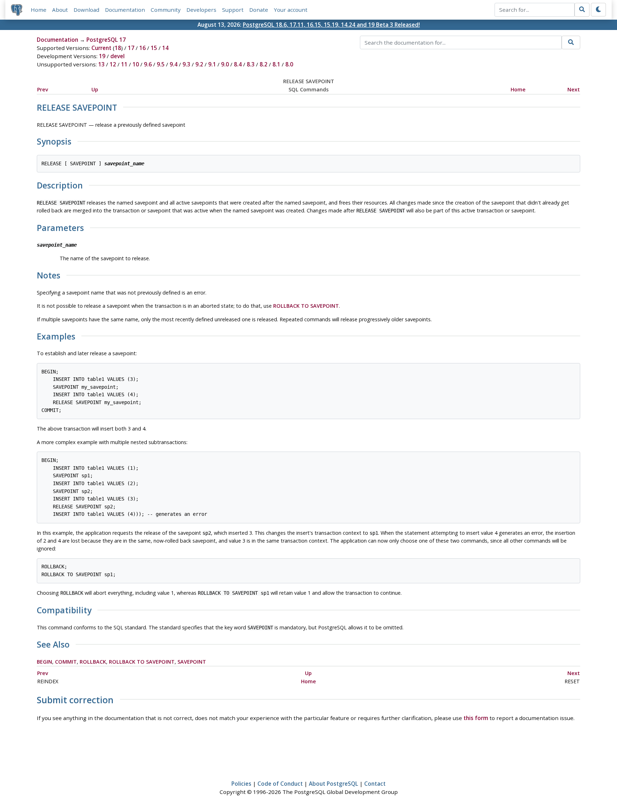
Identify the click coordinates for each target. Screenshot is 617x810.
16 (142, 47)
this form (475, 717)
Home (38, 9)
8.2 (263, 64)
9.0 (225, 64)
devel (117, 56)
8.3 (251, 64)
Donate (258, 9)
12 (113, 64)
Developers (201, 9)
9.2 (199, 64)
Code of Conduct (280, 783)
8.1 (276, 64)
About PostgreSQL (333, 783)
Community (166, 9)
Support (233, 9)
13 (101, 64)
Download (86, 9)
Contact (375, 783)
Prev (42, 89)
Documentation (125, 9)
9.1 (212, 64)
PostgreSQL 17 (106, 39)
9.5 (161, 64)
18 (118, 47)
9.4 (173, 64)
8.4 (238, 64)
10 (135, 64)
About (60, 9)
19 (102, 56)
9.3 (186, 64)
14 (165, 47)
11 (124, 64)
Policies (241, 783)
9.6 (148, 64)
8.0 (289, 64)
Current (101, 47)
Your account (290, 9)
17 (131, 47)
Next (573, 89)
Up (94, 89)
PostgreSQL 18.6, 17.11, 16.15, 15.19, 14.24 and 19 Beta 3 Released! (331, 24)
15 (154, 47)
